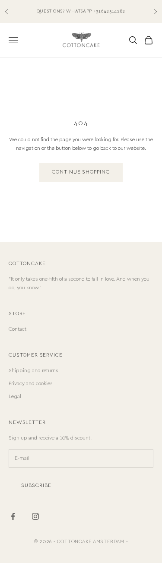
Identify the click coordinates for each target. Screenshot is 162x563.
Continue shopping (81, 172)
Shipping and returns (33, 370)
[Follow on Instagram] (35, 516)
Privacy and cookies (31, 383)
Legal (15, 396)
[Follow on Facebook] (13, 516)
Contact (17, 329)
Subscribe (36, 485)
